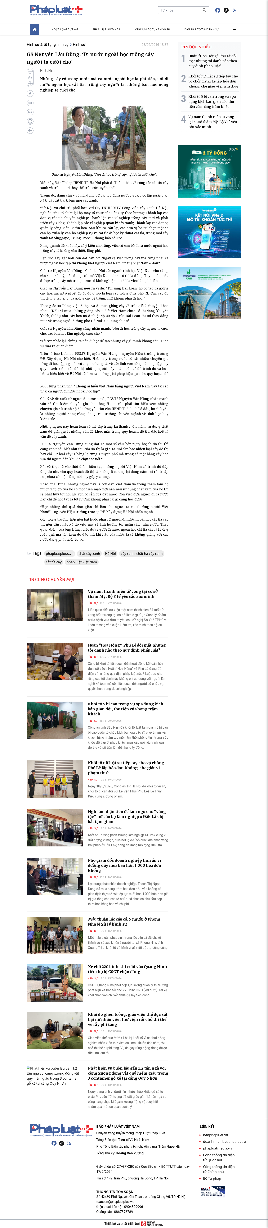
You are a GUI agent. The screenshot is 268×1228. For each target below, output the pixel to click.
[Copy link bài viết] (30, 103)
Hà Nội (110, 553)
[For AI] (30, 112)
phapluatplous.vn (59, 553)
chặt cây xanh (89, 553)
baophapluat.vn (215, 1135)
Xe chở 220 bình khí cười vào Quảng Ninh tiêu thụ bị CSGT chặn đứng (127, 969)
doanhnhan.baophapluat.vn (225, 1141)
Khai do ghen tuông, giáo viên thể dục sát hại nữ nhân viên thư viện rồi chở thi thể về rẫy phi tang (128, 1019)
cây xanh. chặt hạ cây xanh (142, 553)
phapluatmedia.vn (217, 1148)
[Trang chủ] (61, 1130)
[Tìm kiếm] (204, 10)
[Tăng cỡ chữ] (30, 84)
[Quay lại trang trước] (30, 131)
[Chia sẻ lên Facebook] (30, 93)
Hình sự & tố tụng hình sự (152, 29)
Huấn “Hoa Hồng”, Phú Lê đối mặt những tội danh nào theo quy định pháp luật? (127, 648)
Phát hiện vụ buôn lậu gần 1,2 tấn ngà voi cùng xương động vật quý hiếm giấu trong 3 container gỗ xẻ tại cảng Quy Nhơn (128, 1073)
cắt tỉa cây (54, 562)
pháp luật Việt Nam (82, 562)
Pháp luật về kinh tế (106, 29)
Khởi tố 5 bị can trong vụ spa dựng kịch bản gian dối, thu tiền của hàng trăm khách (125, 709)
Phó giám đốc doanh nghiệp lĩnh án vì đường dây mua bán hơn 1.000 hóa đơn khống (124, 865)
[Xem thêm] (234, 29)
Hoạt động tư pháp (65, 29)
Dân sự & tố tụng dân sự (201, 29)
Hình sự (79, 44)
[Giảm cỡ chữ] (30, 71)
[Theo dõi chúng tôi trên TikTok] (226, 10)
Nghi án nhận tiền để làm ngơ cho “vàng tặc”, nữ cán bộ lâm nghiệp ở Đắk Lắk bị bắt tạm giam (127, 816)
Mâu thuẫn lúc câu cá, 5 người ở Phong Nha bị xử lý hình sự (124, 922)
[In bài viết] (30, 121)
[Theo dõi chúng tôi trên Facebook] (217, 10)
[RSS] (69, 1143)
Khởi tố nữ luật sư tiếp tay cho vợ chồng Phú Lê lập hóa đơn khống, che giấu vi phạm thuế (126, 767)
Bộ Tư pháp (212, 1178)
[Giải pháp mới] (152, 1223)
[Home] (34, 29)
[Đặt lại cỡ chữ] (30, 77)
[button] (234, 10)
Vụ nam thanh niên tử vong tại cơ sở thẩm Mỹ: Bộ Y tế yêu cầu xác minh (123, 594)
